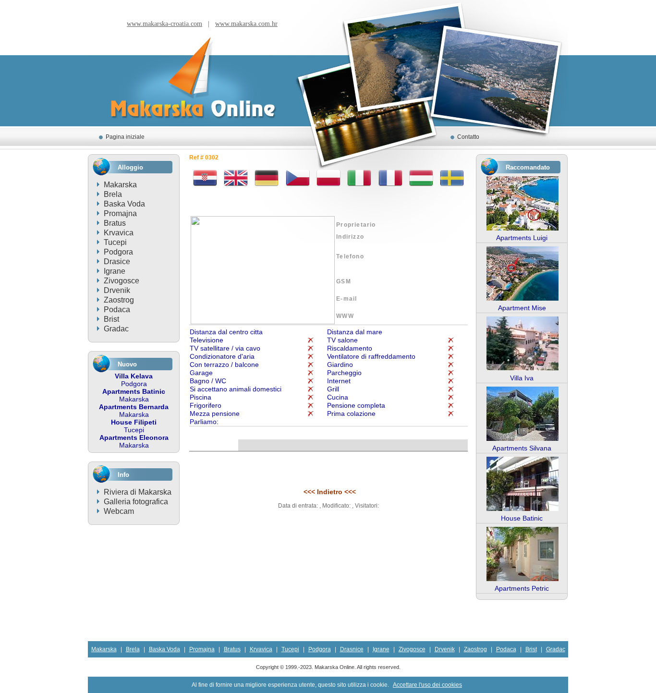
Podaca (117, 309)
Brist (111, 319)
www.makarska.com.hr (246, 23)
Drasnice (352, 649)
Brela (113, 194)
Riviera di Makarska (137, 492)
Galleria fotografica (136, 502)
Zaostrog (119, 300)
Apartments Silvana (521, 448)
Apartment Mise (522, 308)
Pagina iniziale (125, 137)
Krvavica (119, 233)
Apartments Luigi (521, 238)
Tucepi (115, 242)
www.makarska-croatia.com (164, 23)
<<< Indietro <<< (330, 492)
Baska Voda (124, 204)
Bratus (115, 223)
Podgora (118, 252)
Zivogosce (121, 281)
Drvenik (117, 290)
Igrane (114, 271)
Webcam (119, 511)
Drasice (117, 261)
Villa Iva (522, 378)
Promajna (120, 213)
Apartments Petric (522, 588)
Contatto (468, 137)
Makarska (120, 185)
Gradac (116, 329)
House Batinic (522, 518)
